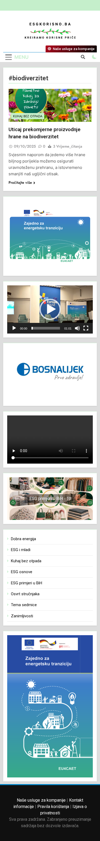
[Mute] (77, 328)
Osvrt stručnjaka (25, 594)
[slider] (45, 328)
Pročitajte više (20, 182)
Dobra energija (23, 538)
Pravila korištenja (53, 806)
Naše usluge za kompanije (41, 800)
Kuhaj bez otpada (27, 116)
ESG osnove (21, 571)
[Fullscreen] (86, 328)
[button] (50, 309)
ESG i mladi (20, 549)
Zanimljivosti (22, 616)
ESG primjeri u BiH (26, 583)
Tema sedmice (24, 604)
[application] (50, 309)
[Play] (14, 328)
